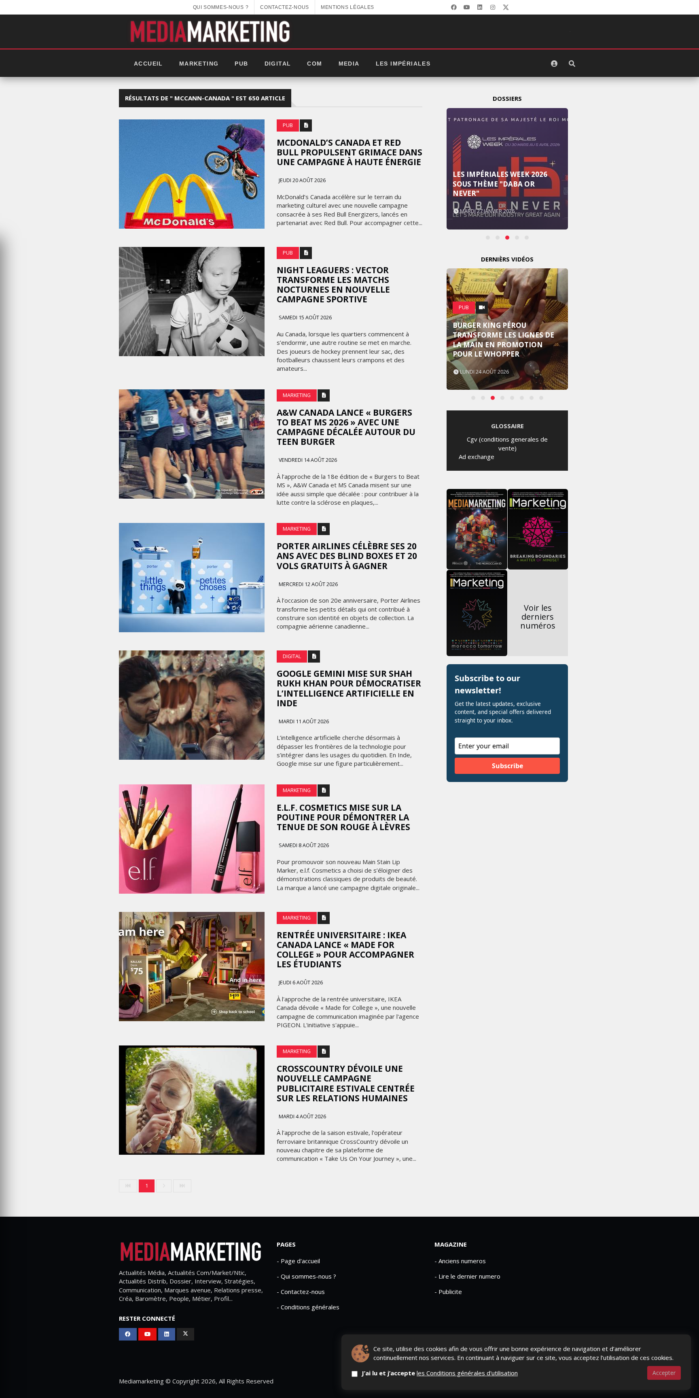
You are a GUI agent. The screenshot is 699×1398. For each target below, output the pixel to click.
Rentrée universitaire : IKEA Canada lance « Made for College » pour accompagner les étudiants (345, 949)
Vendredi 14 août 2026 (307, 460)
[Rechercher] (572, 63)
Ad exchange (476, 457)
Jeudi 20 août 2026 (301, 180)
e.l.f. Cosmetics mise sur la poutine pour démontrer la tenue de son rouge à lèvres (343, 817)
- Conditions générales (308, 1307)
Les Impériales (403, 63)
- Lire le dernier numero (467, 1276)
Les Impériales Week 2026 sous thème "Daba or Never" (500, 184)
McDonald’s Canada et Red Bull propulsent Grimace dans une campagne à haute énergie (349, 152)
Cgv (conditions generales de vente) (507, 443)
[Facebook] (454, 7)
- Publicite (448, 1292)
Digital (278, 63)
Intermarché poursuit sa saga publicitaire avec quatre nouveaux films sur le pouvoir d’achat (507, 340)
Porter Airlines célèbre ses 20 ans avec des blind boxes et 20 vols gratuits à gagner (347, 555)
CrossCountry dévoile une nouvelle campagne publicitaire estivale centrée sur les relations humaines (346, 1083)
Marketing (199, 63)
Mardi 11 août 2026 (303, 721)
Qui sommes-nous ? (221, 7)
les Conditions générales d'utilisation (467, 1373)
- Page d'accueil (298, 1261)
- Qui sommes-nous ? (306, 1276)
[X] (506, 7)
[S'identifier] (554, 63)
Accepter (664, 1373)
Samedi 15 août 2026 (304, 317)
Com (314, 63)
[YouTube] (467, 7)
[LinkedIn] (480, 7)
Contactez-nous (284, 7)
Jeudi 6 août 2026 (300, 982)
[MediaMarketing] (211, 31)
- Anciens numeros (460, 1261)
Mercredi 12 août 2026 (307, 584)
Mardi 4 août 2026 (301, 1116)
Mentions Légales (347, 7)
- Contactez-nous (301, 1292)
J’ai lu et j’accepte (440, 1373)
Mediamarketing (141, 1381)
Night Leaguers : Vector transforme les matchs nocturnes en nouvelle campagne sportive (333, 284)
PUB (241, 63)
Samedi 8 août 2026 (303, 845)
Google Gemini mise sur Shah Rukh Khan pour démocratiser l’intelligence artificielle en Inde (349, 688)
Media (349, 63)
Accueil (148, 63)
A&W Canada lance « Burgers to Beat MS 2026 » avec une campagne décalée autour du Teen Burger (346, 427)
